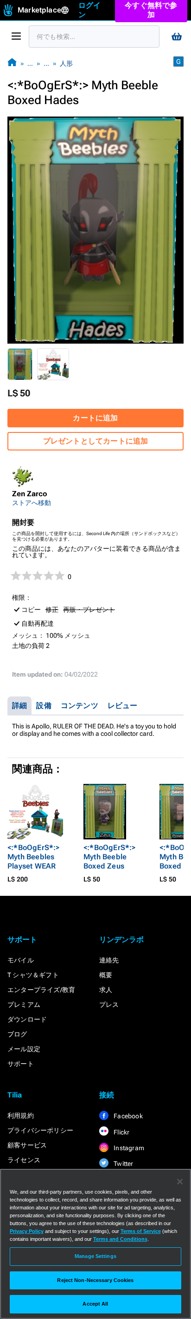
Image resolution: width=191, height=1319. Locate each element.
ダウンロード (27, 1019)
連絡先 (109, 960)
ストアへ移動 (31, 502)
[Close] (180, 1181)
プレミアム (23, 1004)
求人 (105, 989)
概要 (105, 975)
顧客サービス (27, 1145)
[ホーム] (12, 63)
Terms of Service (141, 1231)
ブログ (17, 1034)
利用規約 (20, 1115)
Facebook (127, 1116)
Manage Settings (95, 1256)
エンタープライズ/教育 (41, 989)
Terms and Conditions (120, 1239)
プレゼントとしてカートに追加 (95, 441)
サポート (20, 1063)
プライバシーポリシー (40, 1130)
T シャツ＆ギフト (33, 975)
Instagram (128, 1148)
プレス (109, 1004)
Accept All (95, 1304)
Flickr (120, 1132)
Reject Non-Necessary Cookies (95, 1280)
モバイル (20, 960)
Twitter (123, 1163)
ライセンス (23, 1160)
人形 (66, 63)
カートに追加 (95, 417)
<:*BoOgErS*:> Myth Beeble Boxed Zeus (109, 856)
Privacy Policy (27, 1231)
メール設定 (23, 1049)
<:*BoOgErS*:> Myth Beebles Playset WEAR (33, 856)
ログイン (89, 10)
